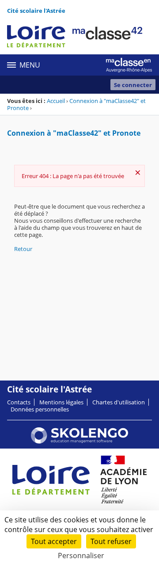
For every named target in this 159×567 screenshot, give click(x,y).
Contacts (18, 402)
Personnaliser (81, 555)
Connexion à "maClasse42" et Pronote (76, 104)
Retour (23, 249)
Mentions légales (61, 402)
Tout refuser (111, 541)
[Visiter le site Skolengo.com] (79, 441)
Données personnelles (40, 409)
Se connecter (133, 85)
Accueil (56, 101)
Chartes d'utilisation (118, 402)
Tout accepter (54, 541)
